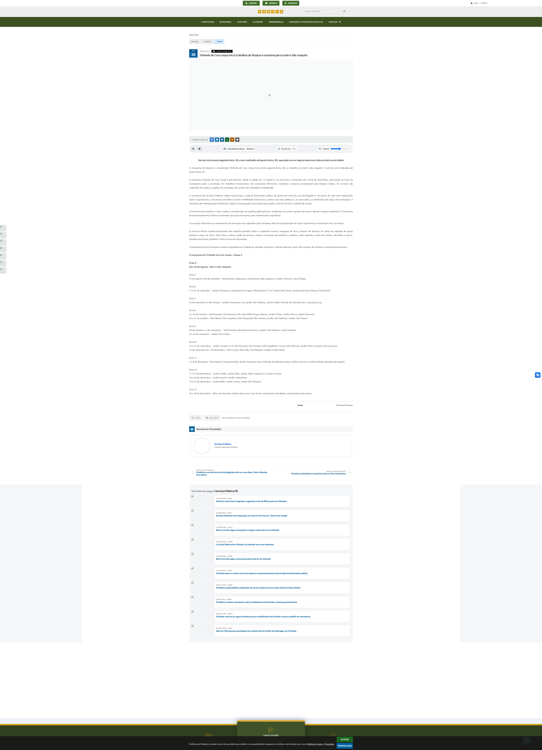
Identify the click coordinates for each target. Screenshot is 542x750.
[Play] (193, 149)
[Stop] (199, 149)
